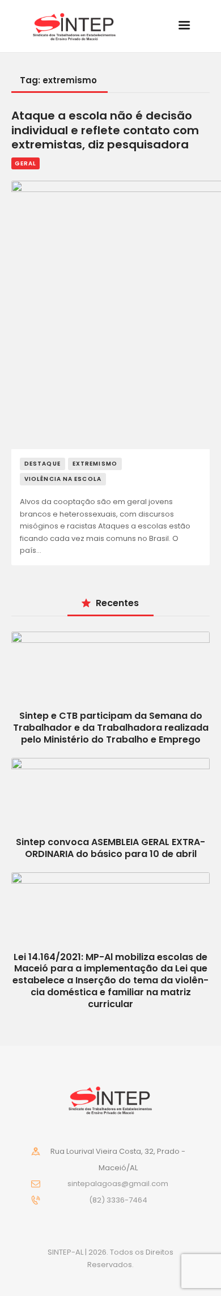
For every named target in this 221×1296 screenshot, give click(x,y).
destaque (42, 463)
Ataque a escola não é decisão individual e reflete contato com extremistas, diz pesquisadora (105, 130)
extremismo (95, 463)
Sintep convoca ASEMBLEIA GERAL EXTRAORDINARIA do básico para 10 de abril (110, 847)
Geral (25, 163)
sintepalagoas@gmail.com (117, 1183)
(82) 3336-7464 (118, 1200)
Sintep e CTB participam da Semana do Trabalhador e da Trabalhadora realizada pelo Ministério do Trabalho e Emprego (111, 727)
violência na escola (62, 479)
